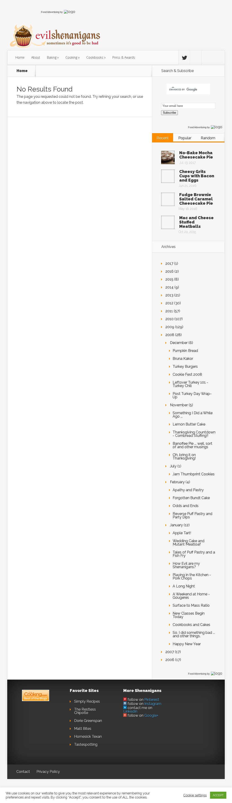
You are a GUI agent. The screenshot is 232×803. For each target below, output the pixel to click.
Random (208, 138)
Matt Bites (82, 728)
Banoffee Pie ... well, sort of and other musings (192, 445)
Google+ (151, 715)
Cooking (71, 57)
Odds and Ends (185, 506)
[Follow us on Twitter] (184, 57)
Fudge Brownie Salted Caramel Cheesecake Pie (196, 199)
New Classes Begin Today (189, 615)
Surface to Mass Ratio (191, 605)
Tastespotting (85, 744)
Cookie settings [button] (195, 795)
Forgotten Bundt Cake (191, 498)
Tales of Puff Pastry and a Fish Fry (194, 554)
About (35, 57)
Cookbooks (94, 57)
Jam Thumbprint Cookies (194, 474)
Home (19, 57)
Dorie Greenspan (88, 721)
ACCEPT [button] (218, 795)
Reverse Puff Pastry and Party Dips (192, 515)
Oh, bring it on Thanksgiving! (184, 456)
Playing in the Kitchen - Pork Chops (192, 576)
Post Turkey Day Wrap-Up (192, 395)
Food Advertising (50, 12)
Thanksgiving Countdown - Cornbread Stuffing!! (194, 434)
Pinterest (151, 699)
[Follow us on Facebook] (195, 57)
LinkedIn (130, 711)
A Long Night (184, 586)
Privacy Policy (48, 771)
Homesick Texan (88, 736)
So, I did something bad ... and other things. (194, 634)
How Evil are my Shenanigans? (186, 565)
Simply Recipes (87, 701)
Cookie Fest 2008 (187, 374)
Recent (163, 138)
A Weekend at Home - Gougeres (191, 596)
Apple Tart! (182, 533)
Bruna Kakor (183, 358)
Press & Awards (123, 57)
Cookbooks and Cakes (191, 625)
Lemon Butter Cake (189, 424)
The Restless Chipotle (85, 711)
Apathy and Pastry (188, 490)
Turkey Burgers (185, 366)
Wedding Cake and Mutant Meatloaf (188, 542)
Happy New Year (187, 644)
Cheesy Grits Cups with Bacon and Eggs (196, 176)
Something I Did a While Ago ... (193, 414)
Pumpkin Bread (185, 351)
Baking (51, 57)
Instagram (152, 704)
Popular (184, 138)
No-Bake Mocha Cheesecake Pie (196, 154)
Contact (23, 771)
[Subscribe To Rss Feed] (207, 57)
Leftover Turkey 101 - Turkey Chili (190, 384)
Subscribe (169, 112)
